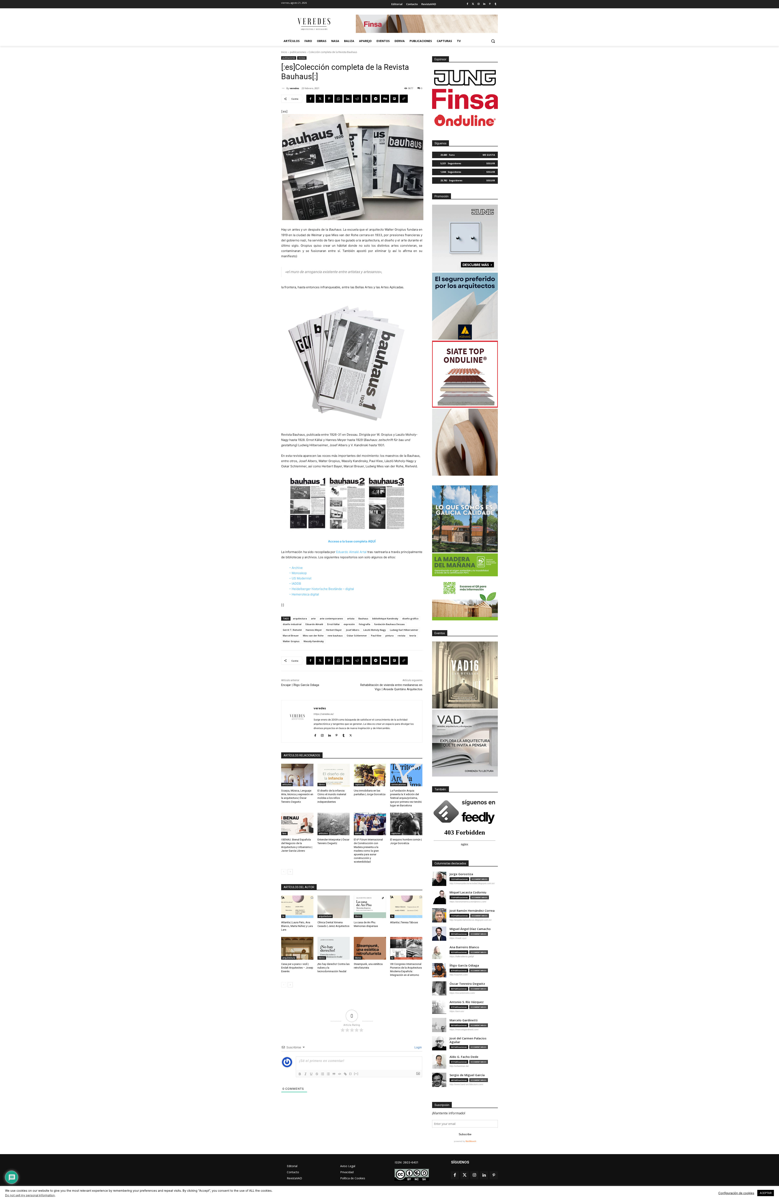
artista (350, 618)
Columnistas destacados (450, 863)
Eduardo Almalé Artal (351, 552)
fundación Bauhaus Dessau (389, 624)
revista (401, 635)
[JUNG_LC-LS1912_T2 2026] (465, 238)
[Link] (345, 1073)
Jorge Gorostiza (461, 874)
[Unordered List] (328, 1073)
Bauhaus (363, 618)
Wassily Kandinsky (313, 641)
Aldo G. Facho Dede (464, 1057)
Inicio (284, 52)
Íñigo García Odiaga (464, 965)
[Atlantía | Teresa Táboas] (406, 906)
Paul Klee (376, 635)
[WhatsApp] (338, 99)
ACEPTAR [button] (765, 1193)
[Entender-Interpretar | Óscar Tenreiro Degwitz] (333, 824)
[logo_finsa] (465, 99)
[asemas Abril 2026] (465, 306)
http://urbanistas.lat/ (459, 1066)
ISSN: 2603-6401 (406, 1162)
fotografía (364, 624)
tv (283, 916)
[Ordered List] (322, 1073)
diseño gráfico (410, 618)
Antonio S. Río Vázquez (467, 1002)
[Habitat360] (465, 442)
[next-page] (290, 871)
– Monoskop (298, 573)
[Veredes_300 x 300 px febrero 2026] (465, 518)
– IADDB (295, 583)
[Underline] (311, 1073)
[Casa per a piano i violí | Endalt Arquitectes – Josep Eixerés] (297, 948)
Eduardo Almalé (314, 624)
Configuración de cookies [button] (736, 1193)
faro (284, 833)
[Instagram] (478, 4)
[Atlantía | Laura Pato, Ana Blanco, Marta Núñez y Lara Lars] (297, 906)
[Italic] (305, 1073)
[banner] (465, 743)
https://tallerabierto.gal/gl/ (462, 956)
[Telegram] (376, 99)
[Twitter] (473, 4)
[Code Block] (339, 1073)
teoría (412, 635)
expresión (349, 624)
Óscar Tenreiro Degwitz (467, 984)
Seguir (490, 163)
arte (313, 618)
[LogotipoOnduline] (465, 120)
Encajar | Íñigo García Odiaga (300, 685)
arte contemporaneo (331, 618)
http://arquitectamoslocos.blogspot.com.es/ (471, 920)
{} (350, 1073)
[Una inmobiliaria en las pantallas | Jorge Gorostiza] (370, 775)
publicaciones (298, 52)
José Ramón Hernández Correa (472, 911)
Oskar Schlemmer (357, 635)
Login (418, 1047)
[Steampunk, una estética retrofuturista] (370, 948)
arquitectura (300, 618)
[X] (320, 99)
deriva (358, 833)
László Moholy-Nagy (374, 629)
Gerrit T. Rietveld (292, 629)
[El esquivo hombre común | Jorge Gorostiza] (406, 824)
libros (322, 784)
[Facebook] (467, 4)
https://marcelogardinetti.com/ (464, 1029)
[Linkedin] (484, 4)
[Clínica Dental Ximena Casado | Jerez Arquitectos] (333, 906)
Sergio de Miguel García (467, 1075)
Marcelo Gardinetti (464, 1020)
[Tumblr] (495, 4)
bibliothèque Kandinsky (385, 618)
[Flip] (394, 99)
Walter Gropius (291, 641)
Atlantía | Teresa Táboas (404, 922)
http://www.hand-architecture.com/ (466, 1084)
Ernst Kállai (333, 624)
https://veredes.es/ (324, 714)
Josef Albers (352, 629)
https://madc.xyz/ (458, 938)
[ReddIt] (357, 99)
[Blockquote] (334, 1073)
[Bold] (300, 1073)
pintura (389, 635)
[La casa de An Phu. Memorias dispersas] (370, 906)
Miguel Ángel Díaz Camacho (470, 929)
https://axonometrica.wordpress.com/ (468, 901)
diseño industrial (292, 624)
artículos (287, 784)
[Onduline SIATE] (465, 374)
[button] (493, 41)
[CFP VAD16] (465, 675)
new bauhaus (335, 635)
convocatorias (398, 784)
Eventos (440, 633)
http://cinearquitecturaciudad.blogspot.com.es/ (472, 883)
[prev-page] (283, 871)
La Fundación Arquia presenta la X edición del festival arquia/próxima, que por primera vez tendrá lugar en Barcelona (406, 798)
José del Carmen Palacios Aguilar (468, 1040)
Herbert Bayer (334, 629)
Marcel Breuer (291, 635)
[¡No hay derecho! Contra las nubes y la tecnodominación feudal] (333, 948)
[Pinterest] (489, 4)
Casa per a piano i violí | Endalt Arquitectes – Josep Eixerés (297, 967)
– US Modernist (300, 578)
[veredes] (283, 88)
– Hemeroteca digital (304, 594)
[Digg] (385, 99)
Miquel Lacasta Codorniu (468, 892)
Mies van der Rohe (313, 635)
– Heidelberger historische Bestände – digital (321, 589)
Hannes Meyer (314, 629)
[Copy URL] (404, 99)
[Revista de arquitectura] (313, 24)
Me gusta (489, 154)
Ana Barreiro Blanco (464, 947)
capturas (359, 784)
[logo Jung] (465, 78)
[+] (356, 1073)
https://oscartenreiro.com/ (462, 993)
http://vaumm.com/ (459, 974)
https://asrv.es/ (457, 1011)
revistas (301, 57)
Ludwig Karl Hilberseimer (404, 629)
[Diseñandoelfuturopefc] (465, 586)
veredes (294, 88)
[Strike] (317, 1073)
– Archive (296, 568)
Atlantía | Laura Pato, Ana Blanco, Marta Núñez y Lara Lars (297, 926)
